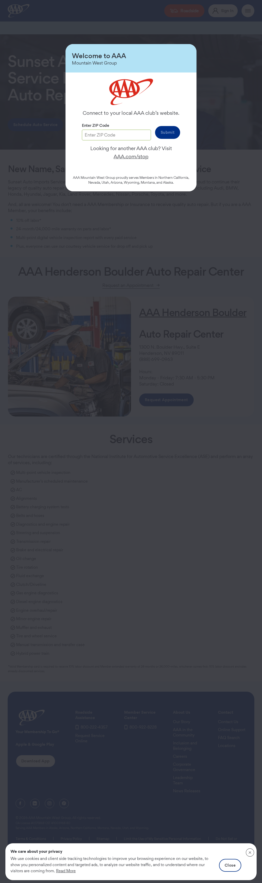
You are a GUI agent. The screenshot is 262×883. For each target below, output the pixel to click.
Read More (66, 870)
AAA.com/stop (131, 156)
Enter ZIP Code (95, 125)
